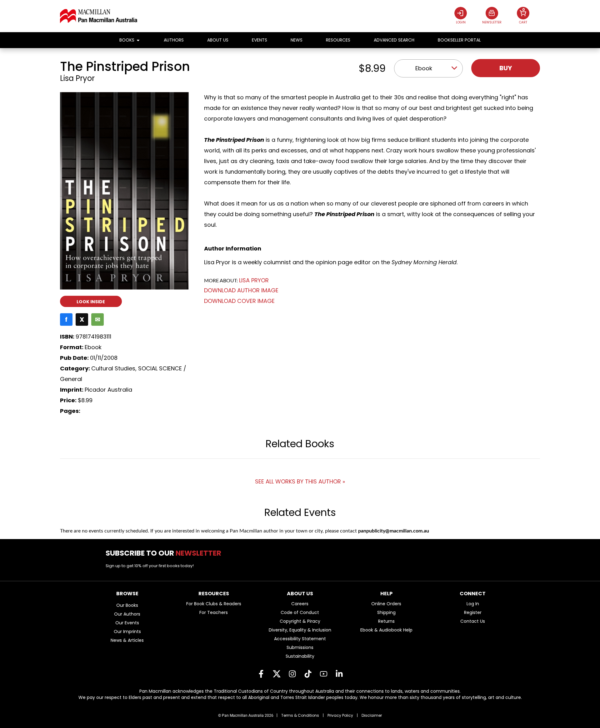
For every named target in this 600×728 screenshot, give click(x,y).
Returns (386, 621)
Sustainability (300, 656)
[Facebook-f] (261, 674)
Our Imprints (127, 631)
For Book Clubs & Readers (213, 604)
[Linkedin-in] (339, 674)
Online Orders (386, 604)
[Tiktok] (308, 674)
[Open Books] (138, 40)
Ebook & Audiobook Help (386, 630)
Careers (299, 604)
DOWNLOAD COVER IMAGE (239, 301)
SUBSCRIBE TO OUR (166, 553)
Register (473, 612)
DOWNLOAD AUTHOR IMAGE (241, 290)
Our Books (127, 605)
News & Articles (127, 640)
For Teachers (213, 612)
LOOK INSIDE (91, 302)
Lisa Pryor (77, 78)
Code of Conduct (300, 612)
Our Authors (127, 614)
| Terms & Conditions (298, 715)
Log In (473, 604)
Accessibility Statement (300, 639)
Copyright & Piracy (300, 621)
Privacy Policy (340, 715)
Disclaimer (372, 715)
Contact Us (472, 621)
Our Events (127, 623)
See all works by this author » (300, 481)
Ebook (423, 68)
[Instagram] (292, 674)
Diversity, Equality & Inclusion (300, 630)
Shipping (386, 612)
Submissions (300, 647)
